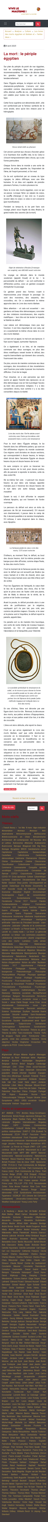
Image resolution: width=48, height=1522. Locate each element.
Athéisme (29, 843)
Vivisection (35, 1042)
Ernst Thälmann (32, 1297)
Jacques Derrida (30, 1355)
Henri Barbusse (32, 1340)
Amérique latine (28, 1057)
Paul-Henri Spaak (32, 1447)
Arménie (5, 1061)
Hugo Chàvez (32, 1349)
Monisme (6, 953)
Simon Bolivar (35, 1484)
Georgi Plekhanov (18, 1330)
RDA (4, 1094)
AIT (3, 1113)
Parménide (6, 1444)
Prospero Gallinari (18, 1462)
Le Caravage (32, 1395)
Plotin (4, 1462)
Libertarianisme (20, 938)
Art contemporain (21, 840)
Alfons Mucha (8, 1223)
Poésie (18, 978)
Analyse (18, 31)
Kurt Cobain (33, 1392)
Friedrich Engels (27, 1309)
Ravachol (42, 1465)
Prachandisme (39, 981)
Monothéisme (17, 953)
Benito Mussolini (25, 1242)
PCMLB (25, 1177)
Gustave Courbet (19, 1337)
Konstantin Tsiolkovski (13, 1392)
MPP (22, 1153)
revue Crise (35, 1002)
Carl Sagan (41, 1248)
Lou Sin (15, 1401)
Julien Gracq (14, 1382)
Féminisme (41, 898)
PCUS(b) (5, 1180)
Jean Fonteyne (8, 1364)
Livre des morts (10, 789)
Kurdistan (6, 1085)
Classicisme (40, 861)
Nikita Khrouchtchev (21, 1431)
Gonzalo (16, 1333)
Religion (16, 996)
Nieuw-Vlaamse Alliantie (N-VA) (24, 1159)
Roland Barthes (10, 1474)
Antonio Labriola (9, 1235)
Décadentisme (29, 880)
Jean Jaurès (34, 1364)
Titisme (37, 1033)
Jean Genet (22, 1364)
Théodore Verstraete (19, 1490)
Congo (15, 1070)
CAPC (15, 1125)
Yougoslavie (25, 1103)
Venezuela (6, 1103)
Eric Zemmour (15, 1294)
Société (16, 1020)
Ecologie (42, 889)
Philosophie (40, 971)
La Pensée (41, 929)
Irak (9, 1082)
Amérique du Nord (10, 1057)
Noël (44, 959)
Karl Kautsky (7, 1386)
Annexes (33, 831)
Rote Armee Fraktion (18, 1186)
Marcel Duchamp (19, 1410)
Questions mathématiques (22, 990)
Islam (43, 922)
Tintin (4, 1496)
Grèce (13, 1079)
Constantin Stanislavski (35, 1266)
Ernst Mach (7, 1297)
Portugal (42, 1091)
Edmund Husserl (32, 1281)
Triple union (20, 1036)
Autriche (15, 1061)
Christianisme (17, 861)
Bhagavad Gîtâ (29, 846)
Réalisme (6, 993)
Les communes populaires (34, 935)
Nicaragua (13, 1088)
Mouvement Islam (10, 1153)
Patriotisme (7, 968)
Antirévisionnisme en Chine (16, 837)
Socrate (12, 1487)
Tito (9, 1496)
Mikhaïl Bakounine (37, 1422)
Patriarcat (41, 965)
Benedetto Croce (9, 1242)
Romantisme (18, 1008)
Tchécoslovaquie (9, 1097)
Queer (4, 990)
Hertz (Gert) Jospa (10, 1346)
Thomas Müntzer (38, 1493)
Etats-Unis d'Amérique (11, 1076)
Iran (14, 1082)
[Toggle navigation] (5, 23)
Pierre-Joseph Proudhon (20, 1456)
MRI (27, 1153)
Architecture (7, 840)
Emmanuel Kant (33, 1291)
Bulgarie (30, 1064)
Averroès (13, 1239)
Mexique (28, 1085)
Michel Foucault (18, 1419)
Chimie (5, 861)
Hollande (33, 1079)
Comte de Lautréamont (35, 1263)
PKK (21, 1180)
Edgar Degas (34, 1278)
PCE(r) (4, 1177)
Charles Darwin (38, 1254)
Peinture (32, 968)
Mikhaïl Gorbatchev (11, 1425)
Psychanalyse (25, 987)
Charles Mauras (8, 1257)
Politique (28, 978)
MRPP (34, 1153)
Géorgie (5, 1079)
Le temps (15, 935)
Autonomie (6, 1119)
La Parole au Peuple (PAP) (23, 1147)
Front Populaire (31, 1137)
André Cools (19, 1226)
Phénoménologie (23, 971)
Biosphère (15, 849)
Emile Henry (33, 1288)
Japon (33, 1082)
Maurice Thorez (39, 1413)
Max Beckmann (8, 1416)
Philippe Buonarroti (22, 1450)
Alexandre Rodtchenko (35, 1220)
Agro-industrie (39, 827)
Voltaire (29, 1505)
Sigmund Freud (22, 1484)
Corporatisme (26, 873)
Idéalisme (28, 916)
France (43, 1076)
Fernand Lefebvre (19, 1303)
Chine (21, 1067)
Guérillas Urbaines (37, 907)
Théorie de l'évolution (19, 1030)
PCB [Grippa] (30, 1174)
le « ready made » (17, 932)
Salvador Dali (33, 1477)
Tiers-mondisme (25, 1033)
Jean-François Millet (18, 1367)
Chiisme (42, 858)
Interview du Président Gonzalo (26, 922)
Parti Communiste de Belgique (32, 1165)
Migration (31, 950)
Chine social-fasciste (36, 1067)
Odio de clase (23, 1162)
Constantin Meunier (11, 1266)
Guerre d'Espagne (10, 910)
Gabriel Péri (31, 1312)
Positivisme (7, 981)
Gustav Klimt (29, 1333)
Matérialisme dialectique (13, 947)
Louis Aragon (28, 1401)
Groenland (22, 1079)
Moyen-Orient (40, 1085)
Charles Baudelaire (19, 1254)
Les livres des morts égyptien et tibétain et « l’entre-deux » (24, 34)
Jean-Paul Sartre (38, 1367)
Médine (5, 1419)
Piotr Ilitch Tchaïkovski (28, 1459)
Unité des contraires (19, 1039)
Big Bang (41, 846)
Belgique (5, 1064)
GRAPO (42, 1137)
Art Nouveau (35, 840)
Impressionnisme (9, 919)
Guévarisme (40, 913)
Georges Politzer (17, 1327)
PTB (25, 1183)
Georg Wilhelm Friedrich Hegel (24, 1318)
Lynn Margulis (19, 1407)
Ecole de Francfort (26, 889)
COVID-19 (6, 876)
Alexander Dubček (37, 1214)
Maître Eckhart (33, 1407)
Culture (28, 31)
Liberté (31, 938)
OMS (32, 1162)
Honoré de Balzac (26, 1346)
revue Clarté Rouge (19, 1002)
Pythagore (33, 1462)
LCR (38, 1147)
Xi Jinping (35, 1511)
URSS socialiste (29, 1100)
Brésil (22, 1064)
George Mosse (32, 1321)
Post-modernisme (23, 981)
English (27, 892)
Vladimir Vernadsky (16, 1505)
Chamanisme (31, 858)
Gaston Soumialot (30, 1315)
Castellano (6, 855)
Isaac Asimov (33, 1352)
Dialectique (14, 886)
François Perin (14, 1306)
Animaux (21, 831)
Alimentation (7, 831)
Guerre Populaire (23, 913)
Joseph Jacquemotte (24, 1376)
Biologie (5, 849)
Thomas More (24, 1493)
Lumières (26, 941)
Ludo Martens (32, 1404)
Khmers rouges (23, 1143)
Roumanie (23, 1094)
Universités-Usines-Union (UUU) (31, 1199)
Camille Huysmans (10, 1248)
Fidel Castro (33, 1303)
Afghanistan (7, 1054)
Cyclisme (6, 880)
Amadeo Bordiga (38, 1223)
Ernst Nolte (19, 1297)
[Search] (37, 24)
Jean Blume (29, 1361)
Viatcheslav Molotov (11, 1502)
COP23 (14, 873)
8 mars (29, 827)
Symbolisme (24, 1027)
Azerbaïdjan (27, 1061)
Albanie (24, 1054)
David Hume (40, 1272)
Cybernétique (40, 876)
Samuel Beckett (19, 1480)
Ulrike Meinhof (25, 1499)
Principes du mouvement (13, 984)
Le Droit (30, 932)
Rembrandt (21, 1468)
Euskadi (26, 1076)
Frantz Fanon (28, 1306)
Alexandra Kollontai (11, 1217)
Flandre (42, 901)
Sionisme (6, 1017)
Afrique (17, 1054)
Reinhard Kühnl (8, 1468)
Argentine (41, 1057)
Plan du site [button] (8, 807)
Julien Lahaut (28, 1382)
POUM (43, 1180)
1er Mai (21, 827)
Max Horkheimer (24, 1416)
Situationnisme (19, 1017)
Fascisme (34, 1134)
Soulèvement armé (30, 1020)
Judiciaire (16, 925)
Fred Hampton (9, 1309)
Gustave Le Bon (35, 1337)
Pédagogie (20, 968)
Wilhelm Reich (23, 1511)
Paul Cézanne (35, 1444)
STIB (16, 1192)
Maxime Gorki (39, 1416)
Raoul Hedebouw (18, 1465)
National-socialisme (23, 1156)
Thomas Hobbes (9, 1493)
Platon (43, 1459)
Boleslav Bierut (39, 1245)
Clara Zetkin (26, 1260)
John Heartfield (14, 1373)
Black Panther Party (22, 1119)
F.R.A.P (25, 1134)
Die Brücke (26, 886)
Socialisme (6, 1020)
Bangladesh (41, 1061)
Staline (20, 1487)
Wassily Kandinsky (28, 1508)
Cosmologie (40, 873)
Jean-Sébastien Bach (11, 1370)
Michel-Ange (7, 1422)
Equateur (32, 1073)
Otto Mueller (35, 1438)
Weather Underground (11, 1202)
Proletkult (30, 984)
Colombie (6, 1070)
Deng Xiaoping (29, 1275)
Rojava (12, 1094)
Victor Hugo (27, 1502)
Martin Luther (8, 1413)
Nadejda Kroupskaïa (25, 1428)
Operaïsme (41, 1162)
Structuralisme (8, 1024)
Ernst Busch (40, 1294)
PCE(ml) (42, 1174)
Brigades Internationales (24, 1122)
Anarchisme (7, 1116)
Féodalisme (7, 901)
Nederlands (34, 956)
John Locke (28, 1373)
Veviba (15, 1042)
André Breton (7, 1226)
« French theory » (9, 827)
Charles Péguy (39, 1257)
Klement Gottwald (38, 1389)
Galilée (17, 1315)
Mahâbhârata (7, 944)
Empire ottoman (19, 1073)
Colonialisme (40, 864)
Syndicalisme (40, 1027)
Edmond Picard (17, 1281)
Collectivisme (24, 864)
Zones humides (25, 1045)
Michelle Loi (21, 1422)
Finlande (34, 1076)
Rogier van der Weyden (35, 1471)
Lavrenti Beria (19, 1395)
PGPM (14, 1180)
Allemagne (41, 1054)
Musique (42, 953)
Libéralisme (7, 938)
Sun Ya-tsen (29, 1487)
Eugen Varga (16, 1300)
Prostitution (41, 984)
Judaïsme (6, 925)
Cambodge (41, 1064)
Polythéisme (40, 978)
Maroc (20, 1085)
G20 (14, 907)
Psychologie (40, 987)
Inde (4, 1082)
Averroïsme (7, 846)
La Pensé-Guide (28, 929)
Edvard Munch (18, 1284)
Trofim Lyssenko (9, 1499)
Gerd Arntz (32, 1330)
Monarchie (41, 950)
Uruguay (42, 1100)
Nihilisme (35, 959)
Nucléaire (42, 962)
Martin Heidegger (37, 1410)
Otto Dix (25, 1438)
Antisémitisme (39, 837)
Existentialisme (23, 898)
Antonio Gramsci (38, 1232)
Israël (20, 1082)
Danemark (30, 1070)
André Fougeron (33, 1226)
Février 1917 (21, 901)
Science (5, 1011)
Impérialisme (40, 916)
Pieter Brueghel (9, 1459)
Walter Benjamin (9, 1508)
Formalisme (40, 904)
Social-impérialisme (37, 1017)
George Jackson (18, 1321)
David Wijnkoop (10, 1275)
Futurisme (6, 907)
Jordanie (42, 1082)
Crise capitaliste (19, 876)
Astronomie (18, 843)
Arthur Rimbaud (32, 1235)
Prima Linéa (7, 1183)
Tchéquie (21, 1097)
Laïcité (5, 932)
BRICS (23, 849)
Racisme (42, 990)
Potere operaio (31, 1180)
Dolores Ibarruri (20, 1278)
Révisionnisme (28, 996)
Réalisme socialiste (21, 993)
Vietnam (15, 1103)
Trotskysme (34, 1036)
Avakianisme (40, 843)
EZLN (17, 1134)
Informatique (26, 919)
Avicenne (24, 1239)
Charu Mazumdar (10, 1260)
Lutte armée (39, 941)
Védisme (35, 1039)
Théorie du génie (38, 1030)
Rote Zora (35, 1186)
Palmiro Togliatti (37, 1441)
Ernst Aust (28, 1294)
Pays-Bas (16, 1091)
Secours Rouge (29, 1189)
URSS (16, 1100)
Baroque (17, 846)
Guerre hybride (30, 910)
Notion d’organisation (11, 962)
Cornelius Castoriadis (12, 1269)
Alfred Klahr (22, 1223)
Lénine (43, 1395)
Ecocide (11, 889)
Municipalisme (30, 953)
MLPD (13, 1150)
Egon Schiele (33, 1284)
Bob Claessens (9, 1245)
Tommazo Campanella (22, 1496)
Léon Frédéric (8, 1398)
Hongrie (42, 1079)
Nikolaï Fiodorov (38, 1431)
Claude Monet (16, 1263)
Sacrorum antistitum (36, 1008)
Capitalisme (7, 852)
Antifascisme (40, 834)
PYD (31, 1183)
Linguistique (40, 938)
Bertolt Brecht (40, 1242)
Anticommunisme (23, 834)
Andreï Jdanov (15, 1229)
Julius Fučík (40, 1382)
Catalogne (6, 1067)
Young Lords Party (29, 1202)
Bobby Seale (24, 1245)
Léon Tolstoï (20, 1398)
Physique (21, 975)
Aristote (20, 1235)
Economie (6, 892)
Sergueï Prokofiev (37, 1480)
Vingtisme (24, 1042)
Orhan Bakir (15, 1438)
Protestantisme (8, 987)
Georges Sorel (32, 1327)
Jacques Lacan (17, 1358)
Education (17, 892)
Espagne (42, 1073)
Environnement (39, 892)
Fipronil (33, 901)
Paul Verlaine (17, 1447)
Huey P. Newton (18, 1349)
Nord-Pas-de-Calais (27, 1088)
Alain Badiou (7, 1214)
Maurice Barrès (23, 1413)
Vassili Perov (39, 1499)
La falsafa (15, 929)
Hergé (43, 1343)
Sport (43, 1020)
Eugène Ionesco (32, 1300)
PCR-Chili (41, 1177)
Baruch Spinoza (38, 1239)
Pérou (24, 1091)
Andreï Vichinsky (31, 1229)
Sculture (26, 1011)
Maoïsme (23, 944)
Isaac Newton (16, 1355)
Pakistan (42, 1088)
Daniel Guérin (31, 1269)
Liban (14, 1085)
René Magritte (18, 1471)
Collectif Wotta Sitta (26, 1128)
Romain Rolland (30, 1474)
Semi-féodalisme (38, 1014)
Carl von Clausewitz (11, 1251)
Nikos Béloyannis (10, 1435)
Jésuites (12, 1143)
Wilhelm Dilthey (9, 1511)
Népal (4, 1088)
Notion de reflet (29, 962)
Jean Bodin (41, 1361)
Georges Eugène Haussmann (23, 1324)
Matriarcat (21, 950)
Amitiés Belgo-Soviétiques (34, 1113)
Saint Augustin (20, 1477)
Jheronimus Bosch (31, 1370)
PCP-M (33, 1177)
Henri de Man (17, 1343)
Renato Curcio (34, 1468)
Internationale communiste (13, 1140)
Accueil (8, 31)
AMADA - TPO (13, 1113)
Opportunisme (27, 965)
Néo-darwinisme (22, 959)
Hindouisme (7, 916)
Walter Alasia (40, 1505)
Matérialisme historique (35, 947)
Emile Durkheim (16, 1288)
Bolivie (15, 1064)
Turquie (29, 1097)
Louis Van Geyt (18, 1404)
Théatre (5, 1030)
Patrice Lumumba (20, 1444)
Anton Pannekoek (21, 1232)
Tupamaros (6, 1196)
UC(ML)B (17, 1196)
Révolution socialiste (21, 999)
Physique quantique (37, 975)
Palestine (6, 1091)
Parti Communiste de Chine (14, 1168)
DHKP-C (26, 1131)
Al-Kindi (42, 1211)
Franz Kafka (40, 1306)
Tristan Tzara (40, 1496)
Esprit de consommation (32, 895)
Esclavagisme (8, 895)
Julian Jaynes (32, 1379)
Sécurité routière (20, 1014)
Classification (8, 864)
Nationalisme (7, 956)
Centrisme (19, 858)
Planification (7, 978)
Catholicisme (23, 855)
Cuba (21, 1070)
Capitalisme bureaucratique (32, 852)
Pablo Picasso (18, 1441)
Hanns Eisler (17, 1340)
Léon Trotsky (33, 1398)
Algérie (32, 1054)
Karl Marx (29, 1386)
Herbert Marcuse (31, 1343)
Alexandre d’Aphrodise (35, 1217)
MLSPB (21, 1150)
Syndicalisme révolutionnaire (33, 1192)
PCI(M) (17, 1177)
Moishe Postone (32, 1425)
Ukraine (37, 1097)
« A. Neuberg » (9, 1211)
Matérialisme (40, 944)
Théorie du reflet (9, 1033)
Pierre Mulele (17, 1453)
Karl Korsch (19, 1386)
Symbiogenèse (8, 1027)
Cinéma (29, 861)
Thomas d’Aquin (38, 1490)
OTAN (4, 1165)
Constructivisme (21, 870)
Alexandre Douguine (11, 1220)
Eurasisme (6, 898)
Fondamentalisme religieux (16, 904)
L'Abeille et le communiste (34, 925)
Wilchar (42, 1508)
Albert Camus (21, 1214)
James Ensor (32, 1358)
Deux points (22, 883)
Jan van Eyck (16, 1361)
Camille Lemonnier (27, 1248)
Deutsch (12, 883)
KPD (44, 1143)
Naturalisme (21, 956)
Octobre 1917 (9, 965)
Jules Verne (17, 1379)
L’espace (6, 929)
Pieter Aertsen (39, 1456)
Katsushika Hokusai (19, 1389)
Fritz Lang (18, 1312)
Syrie (43, 1094)
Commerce (6, 867)
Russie (34, 1094)
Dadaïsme (16, 880)
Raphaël (32, 1465)
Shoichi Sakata (8, 1484)
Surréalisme (40, 1024)
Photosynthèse (8, 975)
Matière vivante (9, 950)
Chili (14, 1067)
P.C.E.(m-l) (12, 1165)
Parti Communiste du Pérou (27, 1171)
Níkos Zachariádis (28, 1435)
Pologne (33, 1091)
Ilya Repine (19, 1352)
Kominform (36, 1143)
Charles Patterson (24, 1257)
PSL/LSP (18, 1183)
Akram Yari (23, 1211)
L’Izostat (5, 1147)
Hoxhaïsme (18, 916)
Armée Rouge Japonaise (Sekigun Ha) (29, 1116)
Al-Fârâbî (33, 1211)
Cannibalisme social (37, 849)
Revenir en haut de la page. (24, 798)
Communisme (20, 867)
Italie (27, 1082)
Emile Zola (19, 1291)
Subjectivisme (25, 1024)
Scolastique (16, 1011)
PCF (11, 1177)
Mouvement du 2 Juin (36, 1150)
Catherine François (30, 1251)
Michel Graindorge (37, 1419)
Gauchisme (22, 907)
